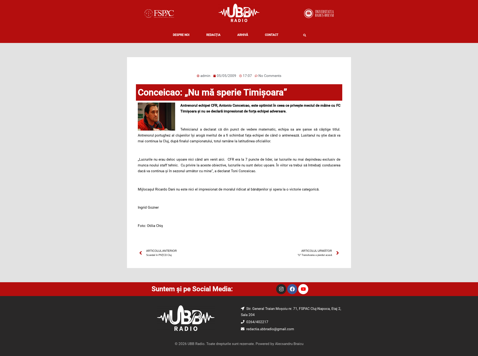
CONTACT (271, 35)
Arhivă (242, 35)
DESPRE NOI (181, 35)
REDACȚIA (213, 35)
